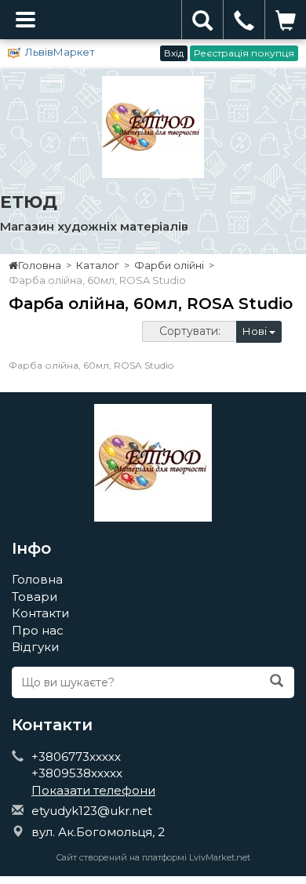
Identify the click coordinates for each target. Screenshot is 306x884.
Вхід (174, 53)
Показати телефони (93, 790)
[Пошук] (276, 681)
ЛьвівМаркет (60, 51)
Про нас (38, 630)
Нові (255, 331)
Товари (34, 596)
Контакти (40, 613)
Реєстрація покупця (244, 53)
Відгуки (35, 646)
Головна (39, 265)
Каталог (97, 265)
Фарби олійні (169, 265)
